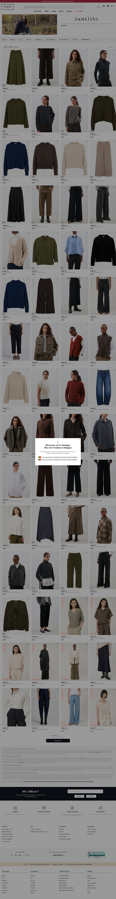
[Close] (80, 439)
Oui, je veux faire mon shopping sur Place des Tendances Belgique (59, 457)
